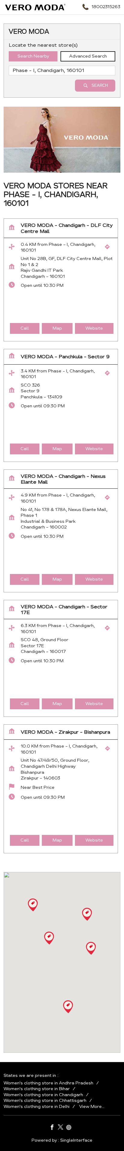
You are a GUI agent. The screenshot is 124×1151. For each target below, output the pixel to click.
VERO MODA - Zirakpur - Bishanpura (65, 732)
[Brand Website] (70, 1128)
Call (24, 328)
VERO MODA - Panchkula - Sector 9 (65, 357)
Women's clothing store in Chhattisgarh (45, 1100)
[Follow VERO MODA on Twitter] (62, 1128)
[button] (87, 914)
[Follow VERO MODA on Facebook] (53, 1128)
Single (76, 1140)
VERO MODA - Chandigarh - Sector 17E (64, 610)
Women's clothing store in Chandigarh (43, 1094)
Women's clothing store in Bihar (37, 1089)
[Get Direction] (109, 248)
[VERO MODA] (35, 7)
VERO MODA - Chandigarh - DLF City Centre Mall (67, 228)
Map (57, 328)
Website (94, 328)
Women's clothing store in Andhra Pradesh (48, 1083)
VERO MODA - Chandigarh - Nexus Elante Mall (63, 479)
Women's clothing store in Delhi (37, 1106)
